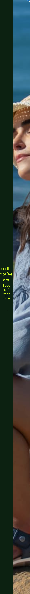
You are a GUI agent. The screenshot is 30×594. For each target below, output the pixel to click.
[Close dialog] (28, 1)
